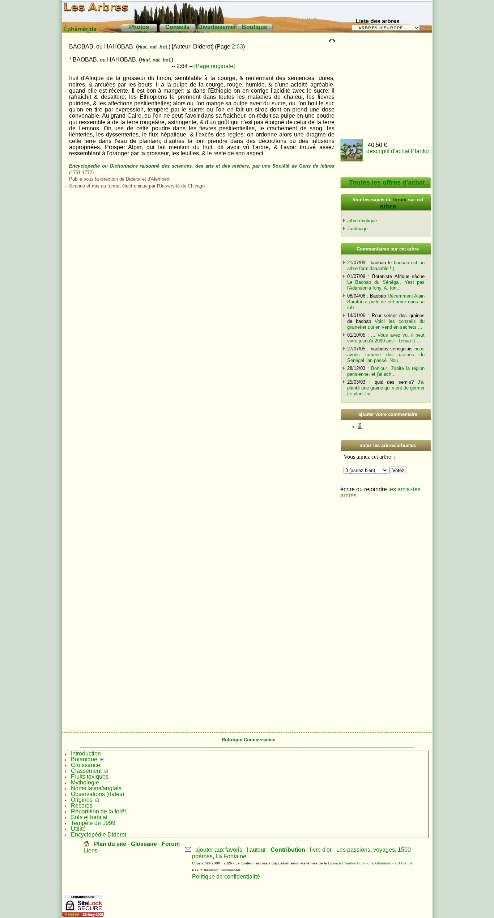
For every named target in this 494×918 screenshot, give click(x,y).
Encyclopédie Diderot (98, 834)
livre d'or (321, 850)
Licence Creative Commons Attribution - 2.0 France (370, 863)
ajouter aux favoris (218, 850)
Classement (86, 771)
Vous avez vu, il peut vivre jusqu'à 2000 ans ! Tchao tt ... (386, 338)
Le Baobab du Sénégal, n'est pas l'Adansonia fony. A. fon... (386, 285)
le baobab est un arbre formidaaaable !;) (386, 265)
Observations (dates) (97, 794)
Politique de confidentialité (226, 876)
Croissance (85, 765)
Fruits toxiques (89, 777)
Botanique (84, 759)
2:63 (237, 46)
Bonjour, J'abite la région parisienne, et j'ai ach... (386, 371)
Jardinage (357, 228)
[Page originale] (214, 66)
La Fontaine (231, 856)
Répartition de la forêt (98, 811)
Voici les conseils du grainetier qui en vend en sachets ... (386, 324)
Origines (82, 800)
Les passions (353, 850)
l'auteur (256, 850)
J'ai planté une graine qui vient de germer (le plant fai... (386, 387)
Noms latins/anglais (96, 788)
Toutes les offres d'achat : (389, 182)
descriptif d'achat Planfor (397, 151)
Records (82, 806)
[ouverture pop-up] (363, 426)
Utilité (78, 829)
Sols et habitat (89, 817)
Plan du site (110, 844)
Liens (91, 850)
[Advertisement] (385, 83)
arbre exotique (362, 220)
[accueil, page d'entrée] (86, 844)
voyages (384, 850)
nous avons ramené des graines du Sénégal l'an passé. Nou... (386, 354)
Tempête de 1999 (93, 823)
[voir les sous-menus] (101, 759)
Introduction (86, 753)
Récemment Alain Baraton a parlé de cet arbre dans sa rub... (386, 301)
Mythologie (85, 782)
